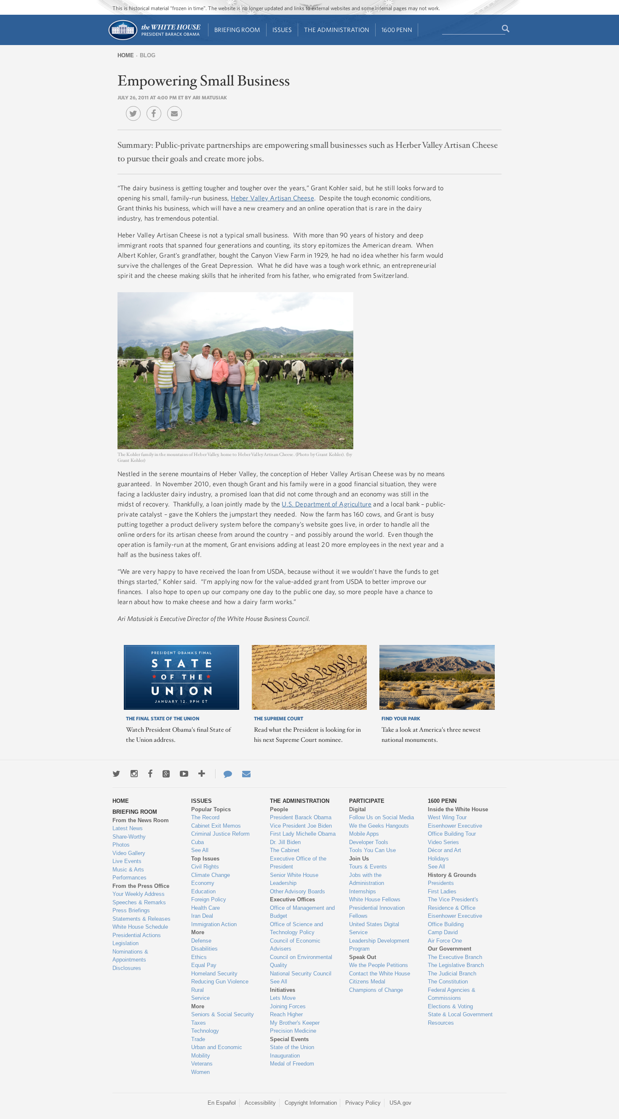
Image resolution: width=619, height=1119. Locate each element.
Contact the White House (379, 973)
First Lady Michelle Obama (303, 834)
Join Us (359, 858)
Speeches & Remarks (139, 902)
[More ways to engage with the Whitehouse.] (201, 773)
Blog (147, 55)
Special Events (289, 1039)
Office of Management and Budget (302, 912)
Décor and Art (444, 850)
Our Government (449, 949)
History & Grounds (452, 875)
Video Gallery (128, 853)
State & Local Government (460, 1014)
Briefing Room (237, 29)
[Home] (153, 39)
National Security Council (300, 973)
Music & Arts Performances (129, 873)
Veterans (202, 1063)
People (279, 809)
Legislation (125, 943)
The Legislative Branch (456, 965)
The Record (205, 817)
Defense (201, 941)
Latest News (127, 828)
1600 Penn (397, 29)
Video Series (443, 842)
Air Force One (445, 941)
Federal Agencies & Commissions (451, 994)
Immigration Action (214, 924)
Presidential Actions (136, 935)
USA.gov (400, 1103)
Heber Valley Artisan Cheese (272, 198)
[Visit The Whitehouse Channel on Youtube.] (184, 773)
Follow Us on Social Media (381, 817)
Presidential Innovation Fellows (377, 912)
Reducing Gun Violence (219, 981)
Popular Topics (211, 809)
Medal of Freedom (292, 1063)
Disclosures (126, 968)
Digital (357, 809)
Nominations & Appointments (130, 955)
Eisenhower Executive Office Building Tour (455, 830)
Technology (205, 1031)
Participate (366, 801)
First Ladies (442, 891)
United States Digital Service (374, 928)
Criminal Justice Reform (220, 834)
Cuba (197, 842)
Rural (197, 990)
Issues (282, 29)
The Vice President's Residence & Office (453, 903)
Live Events (126, 861)
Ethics (199, 957)
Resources (441, 1023)
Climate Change (210, 875)
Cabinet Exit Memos (216, 826)
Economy (202, 883)
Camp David (443, 932)
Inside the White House (458, 809)
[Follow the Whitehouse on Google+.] (166, 773)
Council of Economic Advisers (295, 945)
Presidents (441, 883)
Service (200, 998)
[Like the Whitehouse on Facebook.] (150, 773)
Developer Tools (368, 842)
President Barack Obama (300, 817)
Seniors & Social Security (222, 1014)
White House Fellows (374, 899)
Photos (121, 845)
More (197, 932)
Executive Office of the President (298, 862)
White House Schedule (140, 927)
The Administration (336, 29)
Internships (362, 891)
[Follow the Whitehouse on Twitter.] (116, 773)
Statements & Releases (141, 919)
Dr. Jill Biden (285, 842)
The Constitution (448, 981)
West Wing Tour (447, 817)
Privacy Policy (363, 1103)
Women (200, 1072)
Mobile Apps (364, 834)
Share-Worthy (129, 837)
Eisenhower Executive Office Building (455, 920)
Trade (198, 1039)
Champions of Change (376, 990)
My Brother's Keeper (295, 1023)
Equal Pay (203, 965)
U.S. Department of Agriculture (326, 504)
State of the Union (292, 1047)
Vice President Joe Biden (301, 826)
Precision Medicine (293, 1031)
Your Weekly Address (138, 894)
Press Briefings (131, 910)
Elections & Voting (450, 1006)
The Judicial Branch (452, 973)
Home (125, 55)
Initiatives (282, 990)
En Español (222, 1103)
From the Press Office (140, 886)
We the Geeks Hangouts (379, 826)
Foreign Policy (208, 899)
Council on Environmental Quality (301, 961)
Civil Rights (205, 866)
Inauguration (285, 1055)
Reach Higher (286, 1014)
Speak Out (362, 957)
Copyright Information (311, 1103)
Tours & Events (368, 866)
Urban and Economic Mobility (216, 1051)
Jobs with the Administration (366, 879)
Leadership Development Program (379, 945)
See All (199, 850)
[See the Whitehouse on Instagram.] (134, 773)
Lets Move (283, 998)
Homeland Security (214, 973)
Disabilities (204, 949)
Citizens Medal (367, 981)
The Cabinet (284, 850)
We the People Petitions (378, 965)
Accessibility (260, 1103)
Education (203, 891)
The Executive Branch (455, 957)
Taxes (198, 1023)
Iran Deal (202, 916)
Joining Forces (288, 1006)
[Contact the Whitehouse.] (223, 773)
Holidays (438, 858)
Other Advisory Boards (297, 891)
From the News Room (140, 820)
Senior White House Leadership (294, 879)
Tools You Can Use (372, 850)
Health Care (205, 908)
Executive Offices (292, 899)
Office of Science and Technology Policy (296, 928)
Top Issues (205, 858)
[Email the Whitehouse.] (246, 773)
